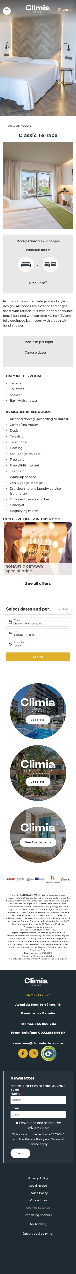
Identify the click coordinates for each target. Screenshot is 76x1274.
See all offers (38, 583)
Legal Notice (38, 1185)
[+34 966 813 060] (70, 13)
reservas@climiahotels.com (38, 1043)
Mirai (49, 1234)
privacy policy (38, 1128)
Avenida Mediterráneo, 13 (38, 1004)
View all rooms (19, 126)
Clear (64, 609)
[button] (7, 185)
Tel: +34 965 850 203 (38, 1024)
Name (16, 1094)
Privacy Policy (34, 1139)
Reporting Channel (38, 1215)
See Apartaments (38, 842)
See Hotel (38, 719)
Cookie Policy (38, 1193)
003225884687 (51, 1032)
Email (15, 1108)
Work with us (38, 1200)
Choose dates (36, 352)
